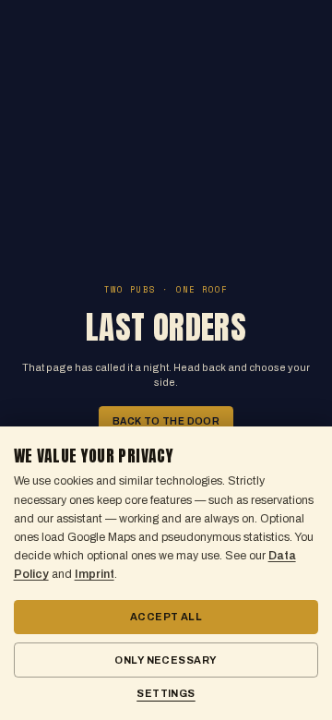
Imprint (94, 574)
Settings (166, 693)
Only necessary (165, 660)
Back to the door (166, 421)
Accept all (166, 616)
